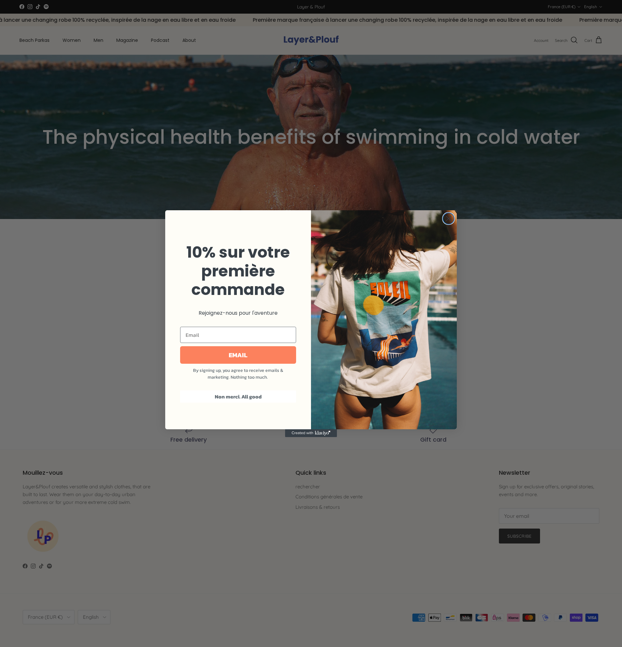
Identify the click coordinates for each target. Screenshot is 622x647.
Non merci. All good (238, 396)
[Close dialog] (448, 218)
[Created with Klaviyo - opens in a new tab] (311, 433)
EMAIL (238, 355)
